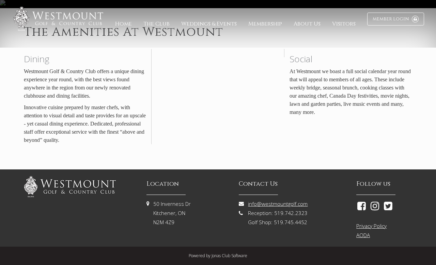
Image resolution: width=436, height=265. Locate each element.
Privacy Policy (371, 225)
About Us (307, 24)
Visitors (344, 24)
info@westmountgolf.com (278, 203)
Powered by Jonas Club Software (218, 256)
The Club (156, 24)
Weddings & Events (209, 24)
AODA (363, 235)
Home (123, 24)
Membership (265, 24)
